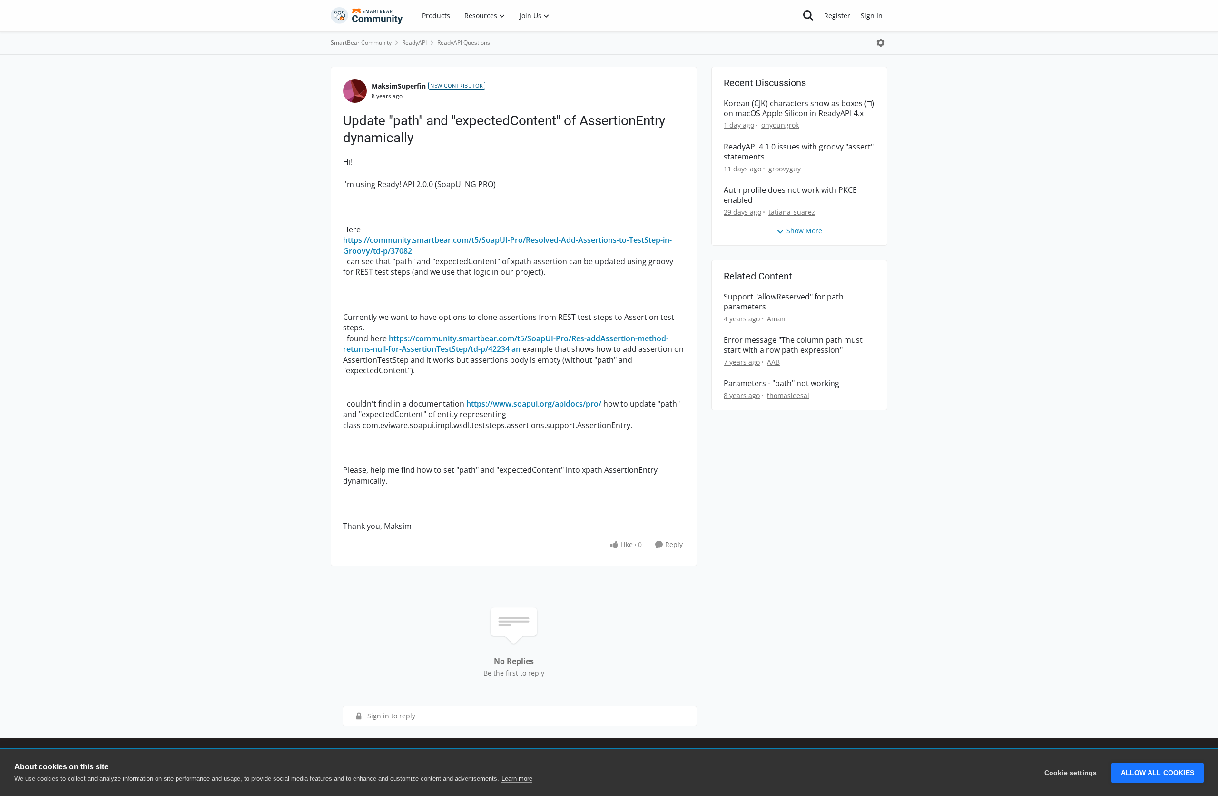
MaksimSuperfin (399, 85)
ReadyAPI (414, 43)
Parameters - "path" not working (781, 383)
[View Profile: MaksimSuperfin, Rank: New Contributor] (355, 91)
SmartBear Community (361, 43)
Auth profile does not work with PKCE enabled (790, 195)
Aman (776, 318)
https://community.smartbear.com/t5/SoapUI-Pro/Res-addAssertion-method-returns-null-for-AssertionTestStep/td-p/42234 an (505, 343)
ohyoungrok (780, 124)
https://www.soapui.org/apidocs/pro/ (533, 403)
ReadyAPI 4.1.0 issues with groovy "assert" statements (799, 152)
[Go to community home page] (367, 15)
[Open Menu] (880, 43)
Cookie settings (1070, 772)
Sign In (872, 15)
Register (837, 15)
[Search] (808, 15)
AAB (773, 362)
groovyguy (784, 168)
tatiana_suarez (791, 212)
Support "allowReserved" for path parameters (784, 302)
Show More (804, 230)
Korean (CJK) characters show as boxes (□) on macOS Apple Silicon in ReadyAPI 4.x (799, 109)
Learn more (516, 778)
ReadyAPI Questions (463, 43)
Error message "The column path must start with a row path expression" (793, 345)
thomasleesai (788, 395)
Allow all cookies (1157, 772)
